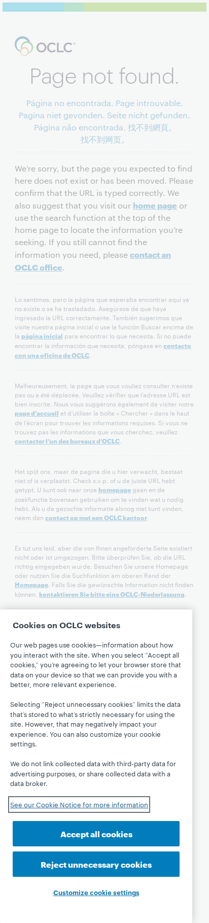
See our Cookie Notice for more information (79, 804)
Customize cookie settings (96, 892)
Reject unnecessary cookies (96, 864)
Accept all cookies (96, 833)
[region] (96, 766)
